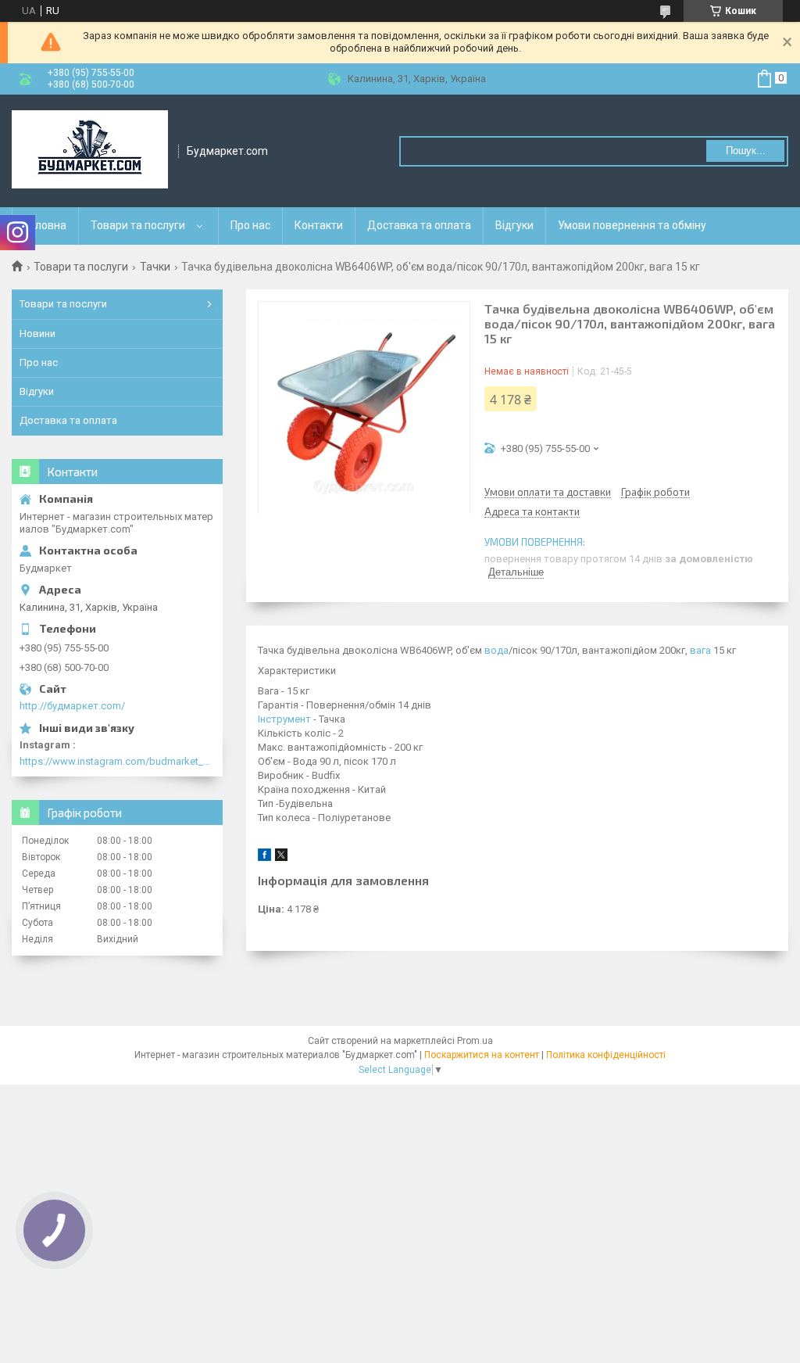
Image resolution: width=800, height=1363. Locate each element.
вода (496, 650)
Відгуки (514, 225)
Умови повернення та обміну (632, 225)
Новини (37, 333)
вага (700, 650)
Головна (45, 225)
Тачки (155, 266)
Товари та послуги (138, 225)
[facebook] (264, 857)
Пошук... (746, 150)
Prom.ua (475, 1040)
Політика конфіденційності (606, 1054)
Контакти (319, 225)
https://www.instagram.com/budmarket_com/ (117, 761)
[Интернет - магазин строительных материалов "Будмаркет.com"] (90, 151)
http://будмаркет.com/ (72, 706)
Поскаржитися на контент (481, 1054)
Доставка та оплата (419, 225)
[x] (281, 857)
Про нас (250, 225)
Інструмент (284, 719)
